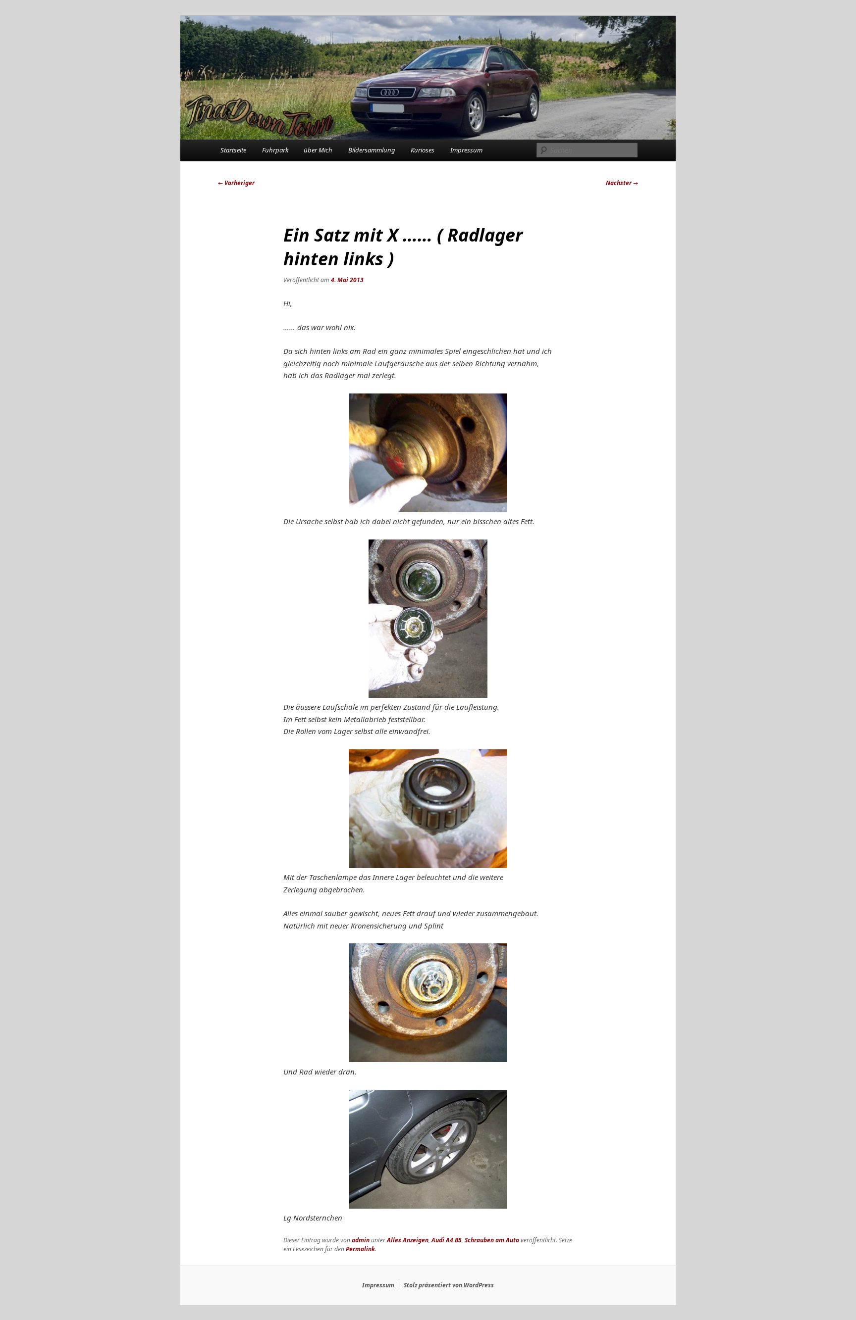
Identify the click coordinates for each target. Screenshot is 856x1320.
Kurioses (422, 150)
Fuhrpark (275, 150)
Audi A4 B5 (446, 1240)
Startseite (233, 150)
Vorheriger (236, 183)
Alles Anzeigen (407, 1240)
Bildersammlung (371, 150)
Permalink (360, 1249)
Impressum (466, 150)
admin (361, 1240)
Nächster (622, 183)
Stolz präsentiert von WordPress (449, 1285)
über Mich (318, 150)
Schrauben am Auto (492, 1240)
